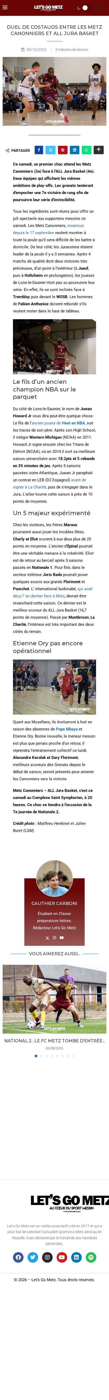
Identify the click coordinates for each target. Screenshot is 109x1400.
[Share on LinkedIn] (74, 150)
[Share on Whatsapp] (86, 150)
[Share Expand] (99, 150)
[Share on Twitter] (51, 150)
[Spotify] (91, 1257)
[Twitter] (33, 1257)
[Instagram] (47, 1257)
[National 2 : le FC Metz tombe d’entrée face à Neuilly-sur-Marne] (54, 999)
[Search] (103, 8)
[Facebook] (18, 1257)
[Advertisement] (54, 1117)
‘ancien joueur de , (58, 423)
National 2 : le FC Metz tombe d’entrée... (54, 1040)
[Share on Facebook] (39, 150)
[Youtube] (62, 1257)
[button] (7, 1010)
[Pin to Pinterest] (62, 150)
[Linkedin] (76, 1257)
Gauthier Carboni (54, 903)
